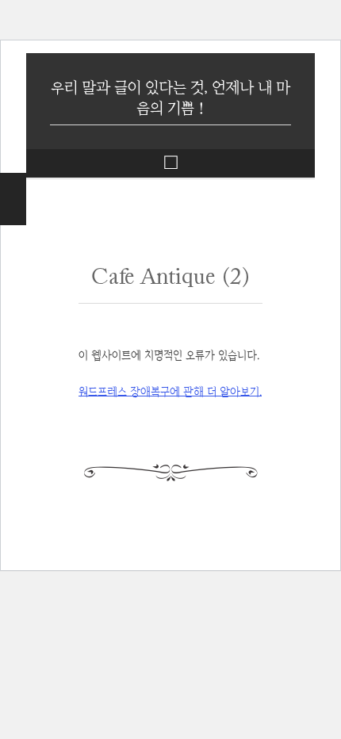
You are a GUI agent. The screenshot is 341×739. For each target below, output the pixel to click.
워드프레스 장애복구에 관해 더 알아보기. (170, 391)
